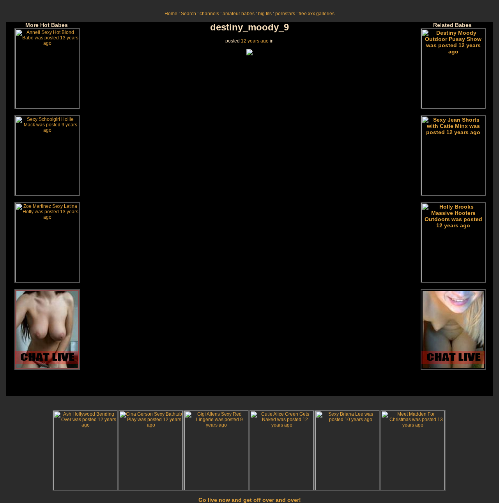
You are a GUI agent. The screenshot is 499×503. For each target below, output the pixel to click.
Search (188, 13)
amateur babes (239, 13)
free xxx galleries (316, 13)
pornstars (285, 13)
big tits (265, 13)
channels (209, 13)
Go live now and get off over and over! (249, 500)
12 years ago (255, 41)
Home (171, 13)
